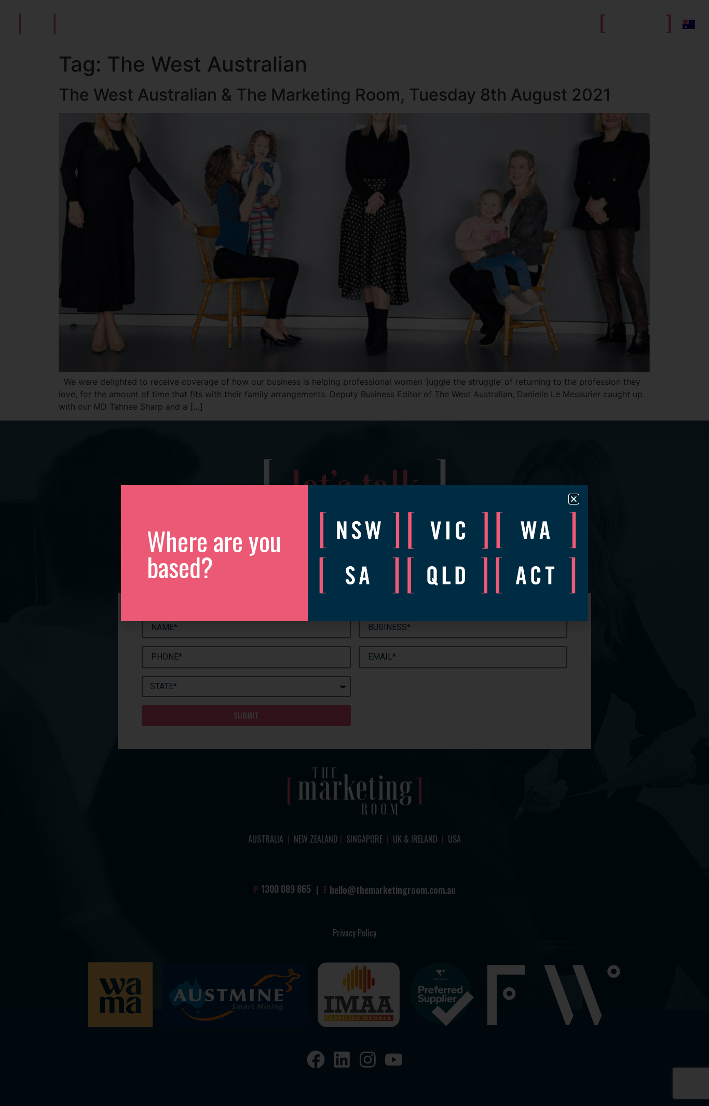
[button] (574, 499)
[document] (354, 553)
